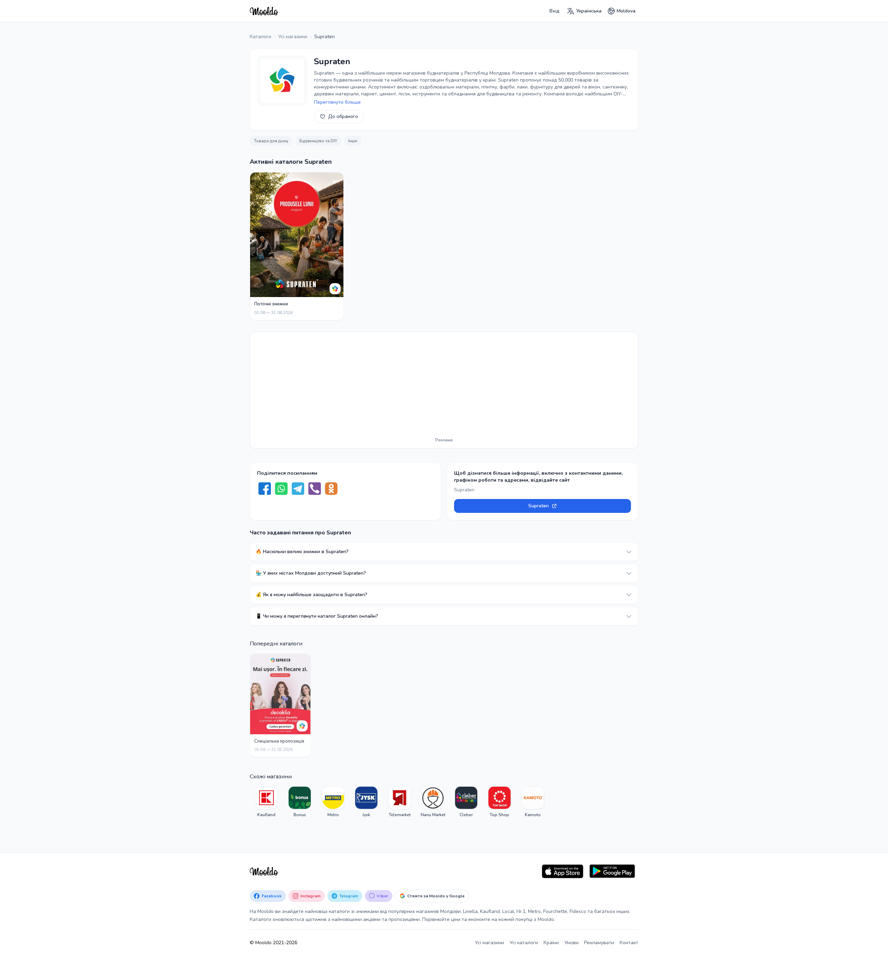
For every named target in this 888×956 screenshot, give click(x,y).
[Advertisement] (444, 385)
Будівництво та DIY (318, 141)
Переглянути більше (337, 102)
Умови (571, 942)
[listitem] (266, 802)
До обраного (343, 116)
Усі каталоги (524, 942)
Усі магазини (489, 942)
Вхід (554, 11)
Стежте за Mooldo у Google (435, 896)
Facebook (272, 896)
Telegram (348, 896)
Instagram (310, 896)
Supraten (538, 505)
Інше (352, 141)
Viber (382, 896)
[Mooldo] (264, 11)
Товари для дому (271, 141)
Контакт (629, 942)
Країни (551, 942)
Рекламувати (599, 942)
